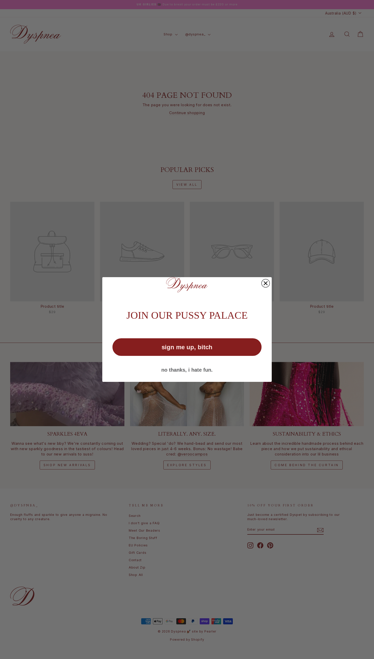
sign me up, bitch (187, 347)
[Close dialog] (266, 283)
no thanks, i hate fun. (187, 370)
